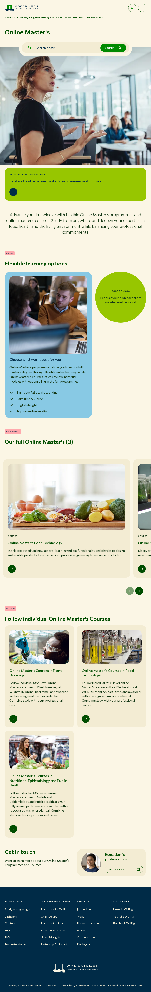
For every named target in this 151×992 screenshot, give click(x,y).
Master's (10, 923)
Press (80, 916)
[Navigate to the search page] (132, 8)
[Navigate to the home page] (21, 8)
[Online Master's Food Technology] (12, 569)
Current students (88, 937)
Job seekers (84, 909)
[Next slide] (139, 591)
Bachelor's (11, 916)
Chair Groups (49, 916)
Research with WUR (53, 909)
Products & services (53, 930)
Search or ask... (46, 48)
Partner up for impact (54, 944)
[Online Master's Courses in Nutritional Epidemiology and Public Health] (13, 829)
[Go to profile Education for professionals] (91, 862)
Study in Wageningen (18, 909)
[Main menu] (142, 8)
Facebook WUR (123, 923)
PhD (7, 937)
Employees (84, 944)
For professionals (16, 944)
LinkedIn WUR (122, 909)
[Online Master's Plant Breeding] (142, 569)
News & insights (51, 937)
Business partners (88, 923)
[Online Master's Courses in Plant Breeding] (13, 719)
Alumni (81, 930)
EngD (8, 930)
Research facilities (52, 923)
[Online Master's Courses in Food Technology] (86, 719)
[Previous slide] (130, 591)
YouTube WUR (122, 916)
